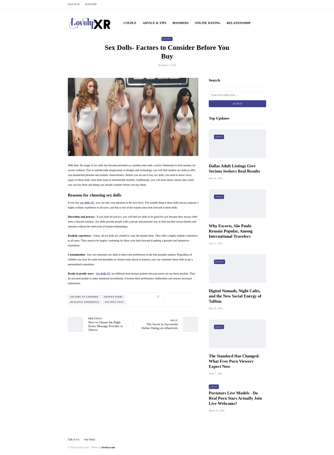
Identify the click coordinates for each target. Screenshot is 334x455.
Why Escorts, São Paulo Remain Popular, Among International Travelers (231, 231)
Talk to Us (74, 4)
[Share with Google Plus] (179, 296)
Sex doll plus (114, 302)
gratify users (113, 297)
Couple (129, 23)
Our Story (91, 4)
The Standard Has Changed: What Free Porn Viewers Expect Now (234, 361)
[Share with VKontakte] (192, 296)
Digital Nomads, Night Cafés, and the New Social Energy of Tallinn (235, 296)
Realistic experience (84, 302)
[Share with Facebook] (170, 296)
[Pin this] (187, 296)
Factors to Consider (84, 297)
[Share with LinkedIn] (183, 296)
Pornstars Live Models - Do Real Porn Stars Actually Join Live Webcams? (235, 398)
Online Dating (207, 23)
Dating (167, 39)
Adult (219, 137)
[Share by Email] (196, 296)
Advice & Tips (154, 23)
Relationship (238, 23)
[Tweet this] (174, 296)
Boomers (181, 23)
